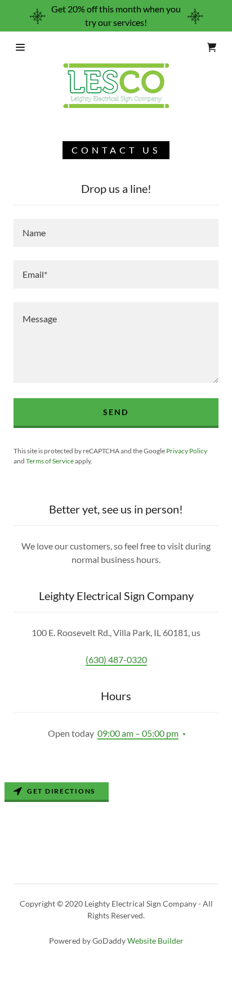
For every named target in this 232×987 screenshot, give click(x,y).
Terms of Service (50, 461)
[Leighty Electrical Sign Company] (116, 85)
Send (115, 412)
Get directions (61, 791)
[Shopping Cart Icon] (211, 47)
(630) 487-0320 (116, 659)
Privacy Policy (186, 451)
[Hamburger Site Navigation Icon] (29, 47)
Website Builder (155, 940)
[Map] (116, 813)
